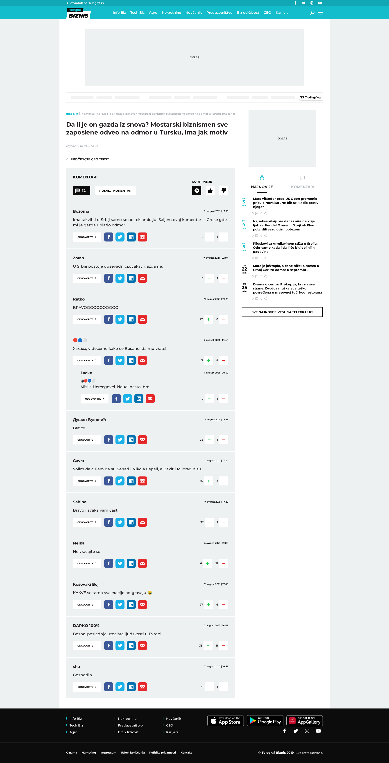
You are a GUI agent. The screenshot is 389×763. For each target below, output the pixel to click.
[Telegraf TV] (320, 3)
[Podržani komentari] (210, 190)
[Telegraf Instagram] (312, 3)
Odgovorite (86, 237)
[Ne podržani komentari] (223, 190)
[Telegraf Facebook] (296, 3)
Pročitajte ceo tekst (87, 159)
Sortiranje (202, 181)
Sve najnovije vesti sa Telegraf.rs (282, 312)
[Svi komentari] (196, 190)
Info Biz (72, 114)
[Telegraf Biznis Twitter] (304, 3)
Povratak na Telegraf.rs (87, 3)
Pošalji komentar (115, 190)
